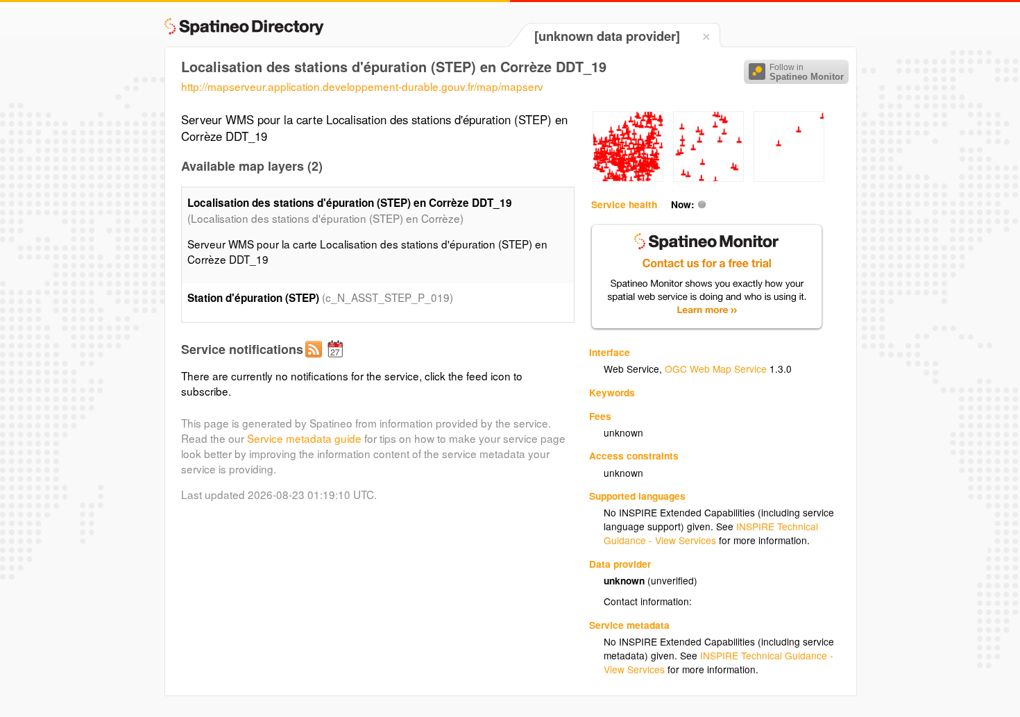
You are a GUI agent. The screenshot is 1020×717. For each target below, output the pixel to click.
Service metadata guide (304, 438)
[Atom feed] (315, 360)
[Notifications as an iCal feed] (337, 360)
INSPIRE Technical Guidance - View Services (711, 533)
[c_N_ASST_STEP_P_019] (628, 178)
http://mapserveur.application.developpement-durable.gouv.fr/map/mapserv (362, 86)
